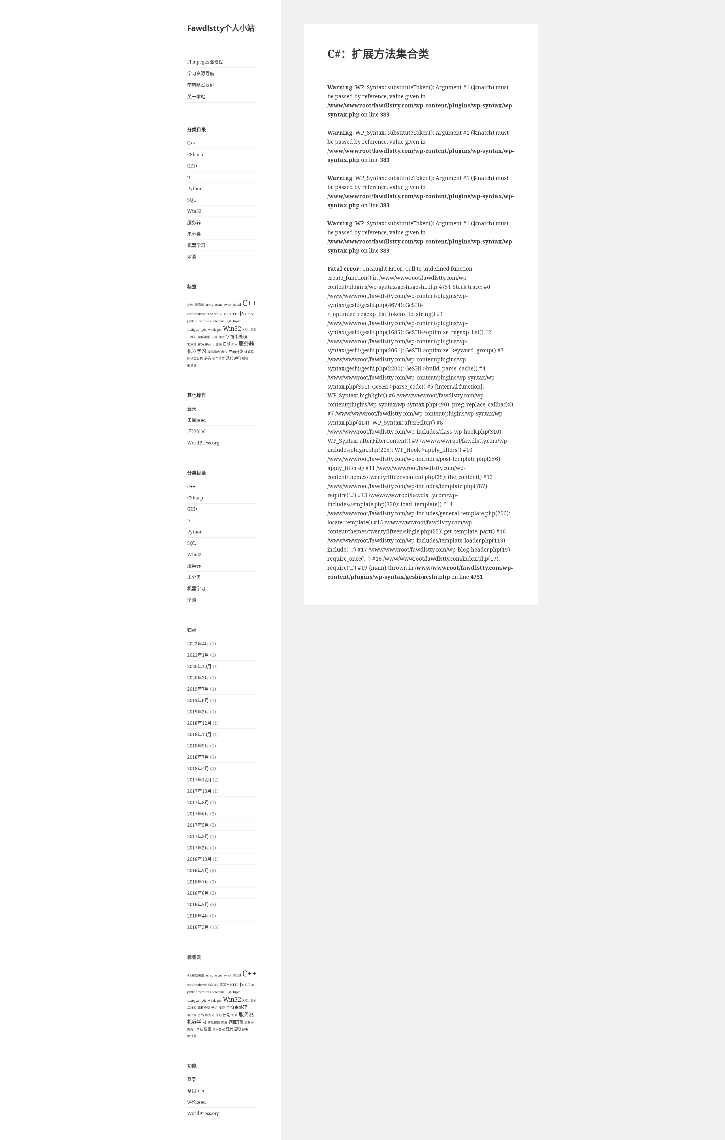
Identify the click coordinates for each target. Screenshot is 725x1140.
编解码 (249, 352)
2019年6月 (198, 700)
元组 (214, 337)
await (227, 305)
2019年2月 (198, 712)
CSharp (195, 154)
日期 (226, 344)
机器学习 (196, 245)
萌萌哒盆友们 (200, 85)
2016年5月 (198, 904)
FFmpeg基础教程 (205, 62)
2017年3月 (198, 836)
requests (205, 321)
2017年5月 (198, 825)
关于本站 (196, 97)
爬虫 (224, 352)
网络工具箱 (195, 359)
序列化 (209, 344)
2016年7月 (198, 882)
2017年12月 (199, 780)
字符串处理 (236, 336)
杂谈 (191, 256)
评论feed (196, 431)
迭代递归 (233, 358)
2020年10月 (199, 666)
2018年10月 (199, 734)
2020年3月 (198, 678)
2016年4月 (198, 916)
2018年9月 (198, 746)
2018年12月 (199, 723)
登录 (191, 409)
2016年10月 (199, 859)
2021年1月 (198, 655)
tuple (236, 321)
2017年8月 (198, 802)
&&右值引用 (195, 305)
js (189, 177)
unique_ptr (197, 329)
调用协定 (218, 359)
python (192, 321)
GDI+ (192, 166)
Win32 (194, 211)
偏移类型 (204, 337)
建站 (219, 344)
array (209, 305)
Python (194, 188)
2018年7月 (198, 757)
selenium (218, 321)
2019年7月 (198, 689)
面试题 (192, 365)
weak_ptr (215, 330)
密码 (201, 344)
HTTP (234, 314)
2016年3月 (198, 927)
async (218, 305)
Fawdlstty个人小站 (221, 28)
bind (237, 304)
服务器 (194, 222)
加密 (222, 337)
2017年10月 (199, 791)
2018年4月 (198, 768)
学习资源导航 (200, 73)
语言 (207, 358)
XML (245, 330)
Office (249, 314)
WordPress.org (203, 443)
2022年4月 (198, 644)
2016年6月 (198, 893)
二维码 (192, 337)
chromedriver (197, 314)
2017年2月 (198, 848)
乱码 (253, 330)
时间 (234, 344)
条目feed (196, 420)
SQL (191, 200)
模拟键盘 (214, 352)
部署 (245, 359)
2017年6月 (198, 814)
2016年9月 (198, 870)
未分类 (194, 234)
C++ (191, 143)
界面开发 (236, 351)
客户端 (192, 344)
